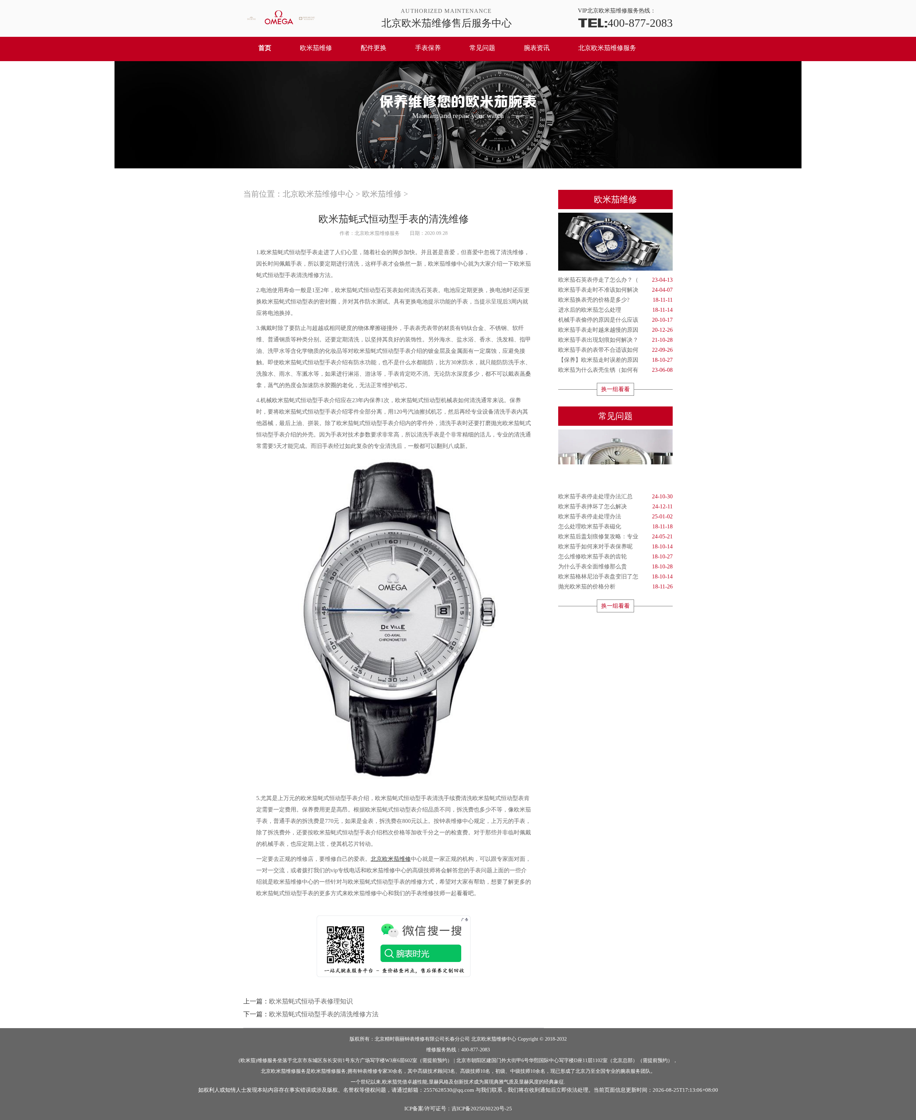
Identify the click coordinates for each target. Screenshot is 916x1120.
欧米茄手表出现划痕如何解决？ (615, 340)
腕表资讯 (537, 47)
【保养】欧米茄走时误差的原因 (615, 360)
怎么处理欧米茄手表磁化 (615, 526)
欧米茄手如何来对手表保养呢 (615, 546)
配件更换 (373, 47)
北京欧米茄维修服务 (607, 47)
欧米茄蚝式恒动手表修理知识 (311, 1001)
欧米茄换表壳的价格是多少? (615, 300)
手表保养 (428, 47)
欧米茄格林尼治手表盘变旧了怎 (615, 576)
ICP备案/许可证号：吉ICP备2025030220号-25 (458, 1108)
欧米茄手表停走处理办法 (615, 516)
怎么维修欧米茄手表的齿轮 (615, 556)
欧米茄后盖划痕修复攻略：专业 (615, 536)
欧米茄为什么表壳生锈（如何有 (615, 370)
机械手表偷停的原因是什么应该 (615, 320)
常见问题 (482, 47)
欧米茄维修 (316, 47)
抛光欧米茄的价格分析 (615, 586)
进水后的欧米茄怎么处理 (615, 310)
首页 (264, 47)
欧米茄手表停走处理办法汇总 (615, 496)
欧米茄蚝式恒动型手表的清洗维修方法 (324, 1014)
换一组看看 (615, 389)
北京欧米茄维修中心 (318, 193)
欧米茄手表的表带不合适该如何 (615, 350)
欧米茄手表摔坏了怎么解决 (615, 506)
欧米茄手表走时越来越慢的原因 (615, 330)
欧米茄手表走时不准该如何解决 (615, 290)
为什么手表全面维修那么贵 (615, 566)
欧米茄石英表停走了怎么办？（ (615, 280)
